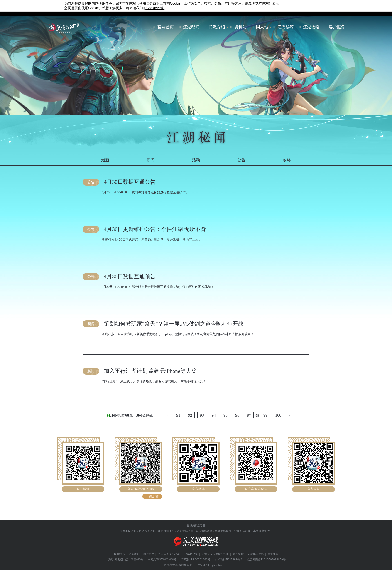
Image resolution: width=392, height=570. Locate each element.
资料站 (240, 27)
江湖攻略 (311, 27)
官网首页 (165, 27)
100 (278, 415)
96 (237, 415)
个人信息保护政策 (169, 554)
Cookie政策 (191, 554)
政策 (155, 8)
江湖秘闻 (191, 27)
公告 (241, 160)
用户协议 (148, 554)
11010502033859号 (273, 559)
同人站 (262, 27)
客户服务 (337, 27)
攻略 (287, 160)
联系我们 (133, 554)
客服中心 (119, 554)
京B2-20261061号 (199, 559)
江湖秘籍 (285, 27)
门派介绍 (217, 27)
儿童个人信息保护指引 (215, 554)
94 (214, 415)
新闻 (151, 160)
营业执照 (273, 554)
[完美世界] (196, 548)
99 (265, 415)
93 (202, 415)
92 (190, 415)
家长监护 (238, 554)
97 (249, 415)
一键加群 (152, 496)
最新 (105, 160)
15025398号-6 (234, 559)
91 (178, 415)
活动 (196, 160)
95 (225, 415)
